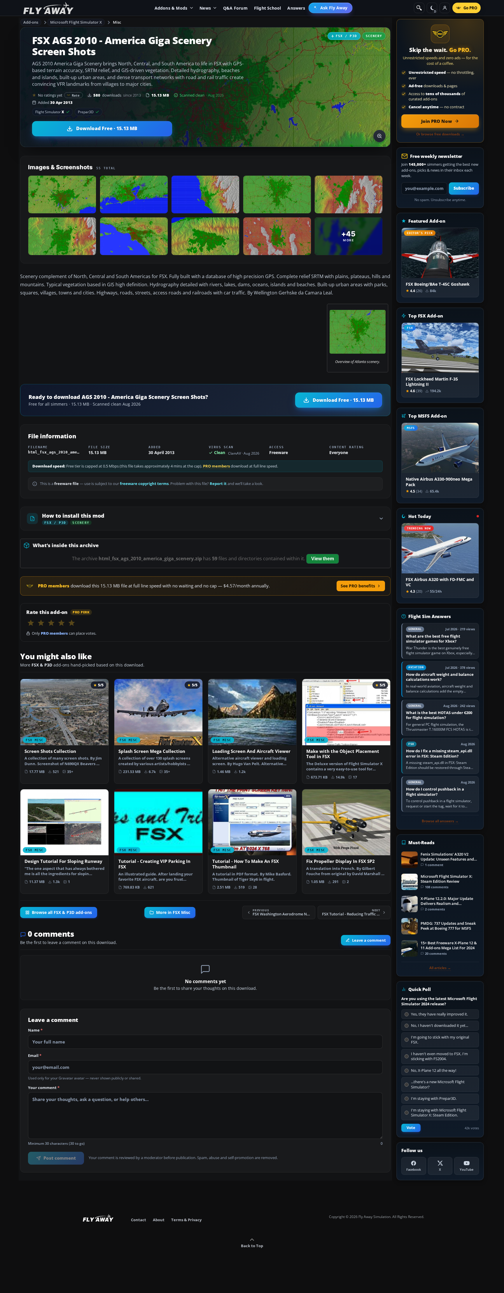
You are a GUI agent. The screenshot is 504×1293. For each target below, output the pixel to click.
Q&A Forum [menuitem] (235, 8)
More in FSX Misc (173, 912)
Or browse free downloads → (440, 134)
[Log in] (445, 8)
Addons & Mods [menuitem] (171, 8)
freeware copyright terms (144, 483)
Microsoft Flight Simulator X (76, 22)
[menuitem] (331, 8)
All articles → (440, 968)
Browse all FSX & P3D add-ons (62, 912)
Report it (218, 483)
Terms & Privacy (186, 1219)
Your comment (44, 1088)
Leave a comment (369, 940)
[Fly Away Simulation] (48, 8)
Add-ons (30, 22)
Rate (76, 95)
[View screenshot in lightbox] (379, 136)
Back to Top (252, 1245)
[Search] (419, 8)
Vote (411, 1127)
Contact (138, 1219)
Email (34, 1055)
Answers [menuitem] (296, 8)
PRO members (216, 466)
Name (35, 1030)
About (158, 1219)
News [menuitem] (205, 8)
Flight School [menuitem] (267, 8)
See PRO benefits (358, 586)
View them (322, 558)
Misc (117, 22)
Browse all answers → (440, 821)
